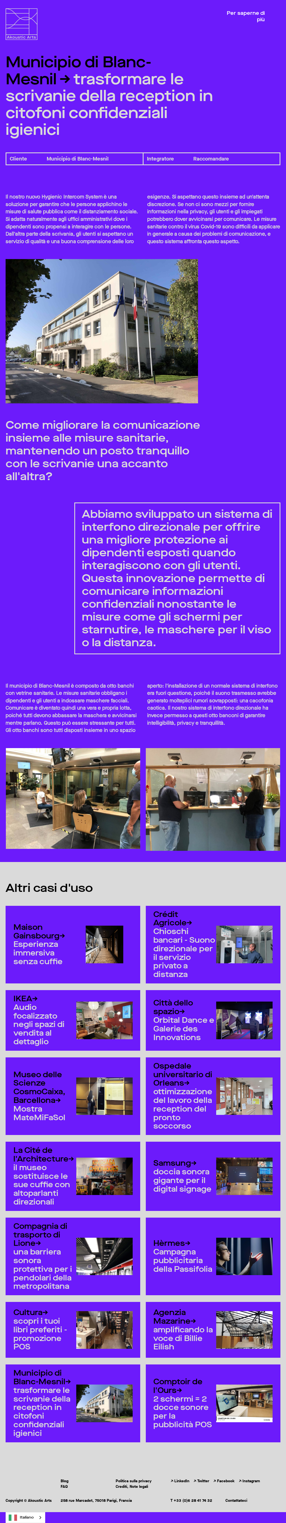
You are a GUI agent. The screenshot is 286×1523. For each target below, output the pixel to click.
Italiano (27, 1517)
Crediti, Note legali (132, 1486)
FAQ (64, 1486)
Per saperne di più (246, 16)
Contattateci (236, 1500)
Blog (64, 1481)
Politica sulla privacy (134, 1481)
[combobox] (25, 1517)
